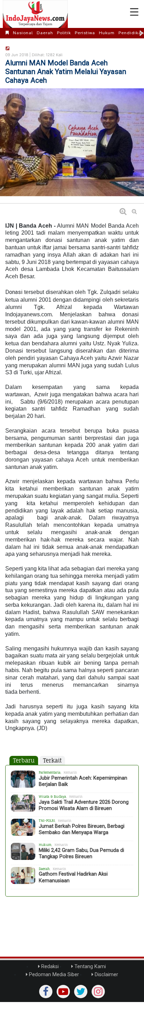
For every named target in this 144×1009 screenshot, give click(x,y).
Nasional (23, 33)
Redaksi (49, 967)
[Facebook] (46, 992)
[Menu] (134, 12)
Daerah (45, 33)
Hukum (107, 33)
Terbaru (24, 760)
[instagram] (98, 992)
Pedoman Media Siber (53, 975)
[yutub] (63, 992)
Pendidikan (131, 33)
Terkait (52, 760)
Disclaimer (105, 975)
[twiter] (81, 992)
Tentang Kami (89, 967)
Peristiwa (85, 33)
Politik (64, 33)
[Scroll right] (141, 33)
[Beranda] (7, 33)
